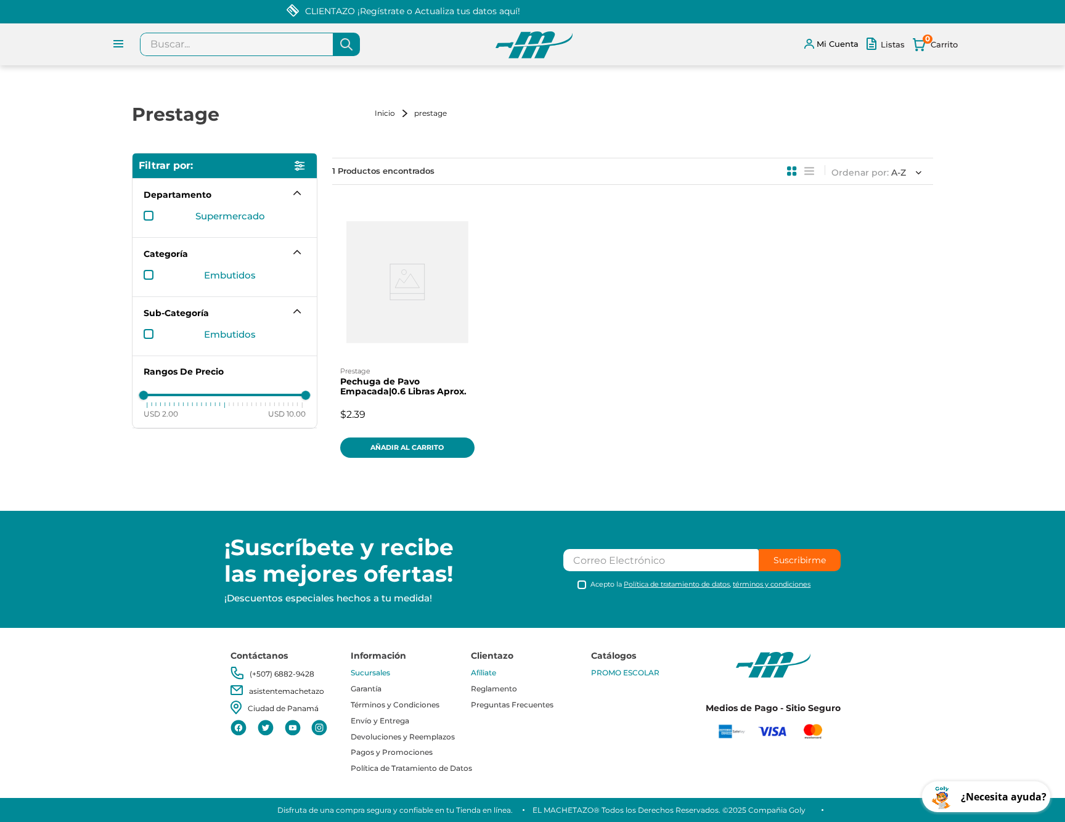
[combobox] (250, 44)
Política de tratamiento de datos (677, 584)
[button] (225, 195)
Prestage (430, 113)
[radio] (792, 171)
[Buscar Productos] (346, 44)
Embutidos (230, 275)
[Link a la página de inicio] (393, 113)
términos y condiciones (771, 584)
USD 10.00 (287, 413)
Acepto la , (700, 584)
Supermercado (230, 216)
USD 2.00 (161, 413)
